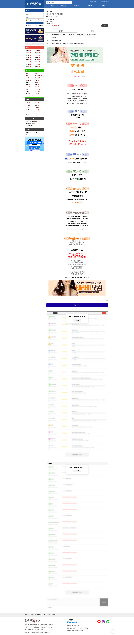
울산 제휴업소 (28, 64)
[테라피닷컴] (77, 287)
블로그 (27, 112)
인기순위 (63, 5)
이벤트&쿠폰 (28, 129)
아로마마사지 (37, 77)
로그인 (34, 22)
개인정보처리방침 (38, 614)
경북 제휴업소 (37, 57)
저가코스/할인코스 (29, 96)
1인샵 (26, 77)
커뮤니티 (76, 5)
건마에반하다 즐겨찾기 (93, 1)
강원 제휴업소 (28, 55)
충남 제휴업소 (28, 57)
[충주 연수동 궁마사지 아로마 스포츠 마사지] (77, 55)
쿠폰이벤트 (27, 132)
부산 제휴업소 (28, 66)
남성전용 (36, 84)
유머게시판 (36, 107)
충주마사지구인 (74, 250)
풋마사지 (27, 93)
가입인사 (36, 102)
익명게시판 (27, 107)
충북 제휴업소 (37, 55)
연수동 (51, 11)
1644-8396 (72, 622)
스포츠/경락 (27, 80)
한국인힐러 (36, 80)
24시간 (36, 82)
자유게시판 (36, 105)
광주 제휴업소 (37, 61)
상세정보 (61, 31)
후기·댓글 (93, 31)
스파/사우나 (36, 89)
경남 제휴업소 (28, 59)
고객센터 (102, 5)
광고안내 (26, 614)
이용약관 (31, 614)
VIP (26, 75)
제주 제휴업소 (37, 66)
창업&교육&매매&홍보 (30, 118)
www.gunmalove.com (79, 277)
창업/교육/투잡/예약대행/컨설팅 (31, 121)
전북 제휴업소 (37, 59)
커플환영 (36, 86)
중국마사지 (27, 91)
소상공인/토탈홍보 (29, 125)
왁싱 (26, 89)
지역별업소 (51, 5)
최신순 (54, 313)
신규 (35, 73)
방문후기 (27, 102)
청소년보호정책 (47, 614)
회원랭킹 (27, 114)
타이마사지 (27, 82)
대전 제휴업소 (37, 52)
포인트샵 (36, 132)
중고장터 (36, 109)
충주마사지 (75, 249)
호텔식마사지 (37, 91)
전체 (26, 73)
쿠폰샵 (90, 5)
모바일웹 (53, 614)
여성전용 (27, 86)
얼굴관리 (36, 93)
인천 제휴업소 (28, 52)
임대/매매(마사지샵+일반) (30, 123)
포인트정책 (36, 112)
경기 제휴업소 (37, 50)
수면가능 (27, 84)
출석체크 (27, 105)
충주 (47, 11)
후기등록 (104, 313)
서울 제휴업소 (28, 50)
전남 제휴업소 (28, 61)
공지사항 (27, 109)
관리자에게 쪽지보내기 (105, 1)
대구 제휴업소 (37, 64)
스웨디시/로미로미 (37, 75)
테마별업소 (28, 70)
